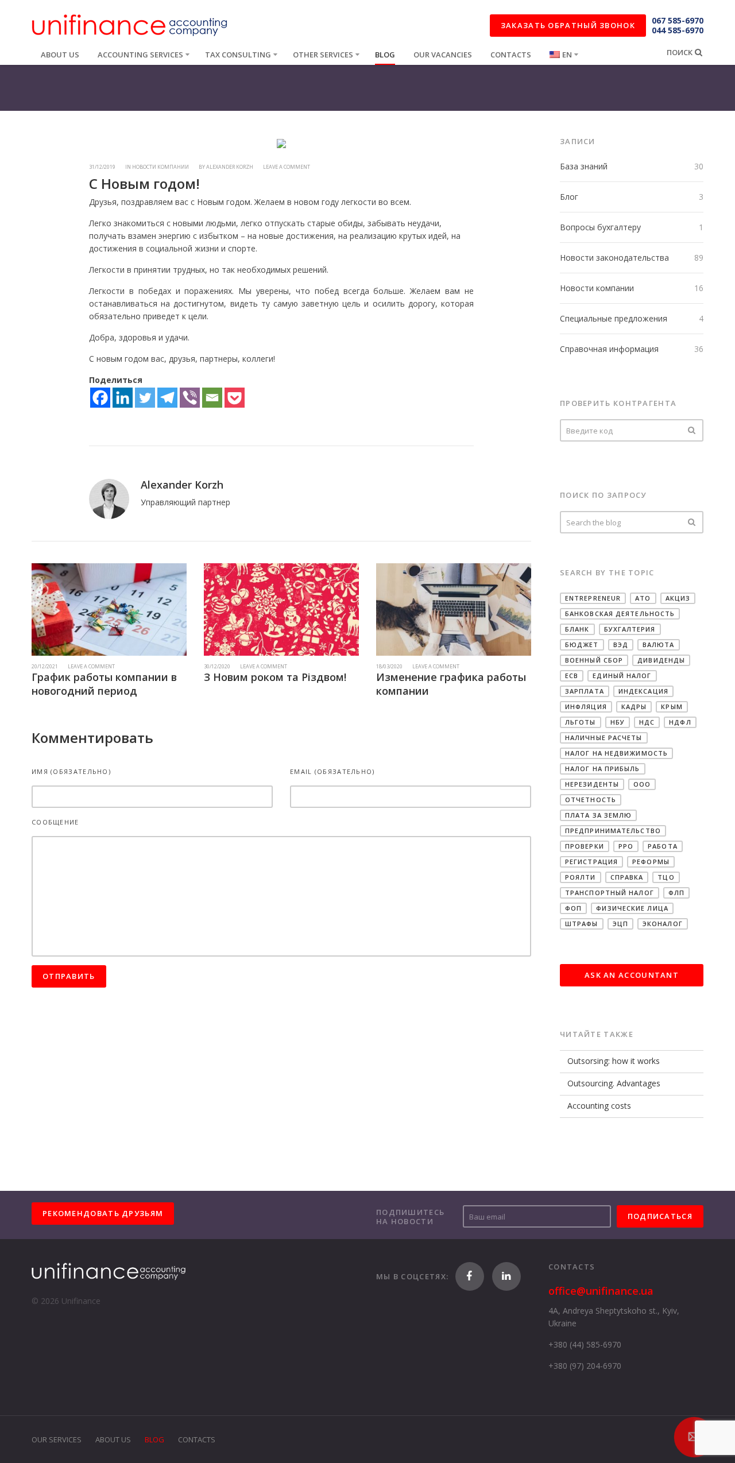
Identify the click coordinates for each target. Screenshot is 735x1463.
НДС (647, 722)
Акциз (678, 598)
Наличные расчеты (604, 737)
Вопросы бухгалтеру (600, 227)
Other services (323, 54)
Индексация (643, 691)
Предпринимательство (613, 830)
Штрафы (581, 923)
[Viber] (190, 398)
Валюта (659, 644)
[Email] (212, 398)
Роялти (580, 877)
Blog (385, 54)
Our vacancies (442, 54)
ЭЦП (620, 923)
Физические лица (632, 908)
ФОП (573, 908)
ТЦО (665, 877)
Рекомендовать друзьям (102, 1213)
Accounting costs (599, 1105)
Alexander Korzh (229, 167)
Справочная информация (609, 348)
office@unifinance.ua (600, 1291)
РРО (625, 846)
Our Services (57, 1439)
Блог (569, 196)
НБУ (617, 722)
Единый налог (622, 675)
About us (60, 54)
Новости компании (597, 287)
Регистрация (591, 861)
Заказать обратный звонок (568, 25)
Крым (671, 706)
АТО (643, 598)
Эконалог (663, 923)
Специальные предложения (613, 318)
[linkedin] (506, 1276)
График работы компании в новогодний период (104, 684)
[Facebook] (100, 398)
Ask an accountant (632, 975)
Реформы (651, 861)
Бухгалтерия (630, 629)
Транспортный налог (609, 892)
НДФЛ (680, 722)
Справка (627, 877)
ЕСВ (571, 675)
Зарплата (584, 691)
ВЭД (620, 644)
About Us (113, 1439)
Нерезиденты (592, 784)
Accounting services (140, 54)
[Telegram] (167, 398)
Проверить (691, 430)
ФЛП (676, 892)
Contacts (510, 54)
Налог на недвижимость (616, 753)
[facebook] (469, 1276)
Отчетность (590, 799)
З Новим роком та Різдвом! (275, 677)
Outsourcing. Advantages (613, 1083)
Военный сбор (594, 660)
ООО (642, 784)
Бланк (577, 629)
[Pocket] (235, 398)
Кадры (634, 706)
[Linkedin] (123, 398)
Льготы (580, 722)
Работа (663, 846)
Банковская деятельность (620, 613)
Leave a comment (286, 167)
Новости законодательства (614, 257)
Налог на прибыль (602, 768)
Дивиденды (661, 660)
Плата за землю (598, 815)
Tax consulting (238, 54)
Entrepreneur (593, 598)
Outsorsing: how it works (613, 1060)
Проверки (584, 846)
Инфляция (586, 706)
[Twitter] (145, 398)
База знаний (584, 166)
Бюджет (582, 644)
